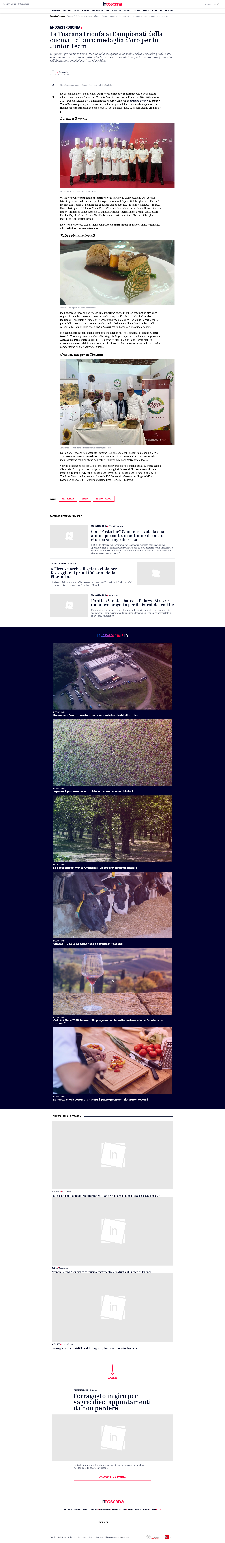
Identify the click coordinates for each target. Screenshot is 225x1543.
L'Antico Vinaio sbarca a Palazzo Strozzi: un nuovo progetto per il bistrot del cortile (132, 602)
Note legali (54, 1537)
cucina (85, 498)
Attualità (56, 1191)
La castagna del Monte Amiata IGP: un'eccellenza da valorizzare (95, 868)
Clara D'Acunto (116, 526)
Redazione (63, 72)
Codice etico (82, 1537)
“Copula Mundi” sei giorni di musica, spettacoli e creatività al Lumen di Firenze (101, 1272)
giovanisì (104, 16)
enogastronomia (81, 10)
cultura (67, 10)
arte (158, 16)
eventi (129, 16)
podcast (169, 10)
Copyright (99, 1537)
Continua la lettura (112, 1477)
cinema (97, 16)
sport (153, 16)
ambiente (56, 10)
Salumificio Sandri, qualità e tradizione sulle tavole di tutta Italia (95, 715)
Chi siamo (109, 1537)
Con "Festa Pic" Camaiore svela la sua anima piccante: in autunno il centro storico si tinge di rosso (127, 535)
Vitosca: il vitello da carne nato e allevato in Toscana (88, 944)
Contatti (117, 1537)
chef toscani (68, 498)
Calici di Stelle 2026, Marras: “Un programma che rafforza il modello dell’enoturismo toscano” (108, 1021)
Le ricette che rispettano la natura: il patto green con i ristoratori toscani (100, 1099)
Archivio (125, 1537)
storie (146, 10)
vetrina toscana (103, 498)
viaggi (154, 10)
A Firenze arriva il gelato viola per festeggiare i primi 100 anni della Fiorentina (84, 572)
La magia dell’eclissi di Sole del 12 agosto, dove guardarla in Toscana (94, 1348)
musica (127, 10)
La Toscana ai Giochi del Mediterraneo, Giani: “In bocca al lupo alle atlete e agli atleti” (106, 1195)
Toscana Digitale (73, 16)
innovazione (97, 10)
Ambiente (56, 1344)
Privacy (63, 1537)
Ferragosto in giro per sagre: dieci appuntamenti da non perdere (112, 1402)
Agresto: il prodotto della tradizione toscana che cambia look (93, 791)
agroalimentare (87, 16)
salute (136, 10)
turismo (164, 16)
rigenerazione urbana (141, 16)
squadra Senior (139, 100)
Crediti (91, 1537)
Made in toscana (113, 10)
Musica (55, 1268)
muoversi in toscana (118, 16)
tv (161, 10)
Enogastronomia (65, 27)
